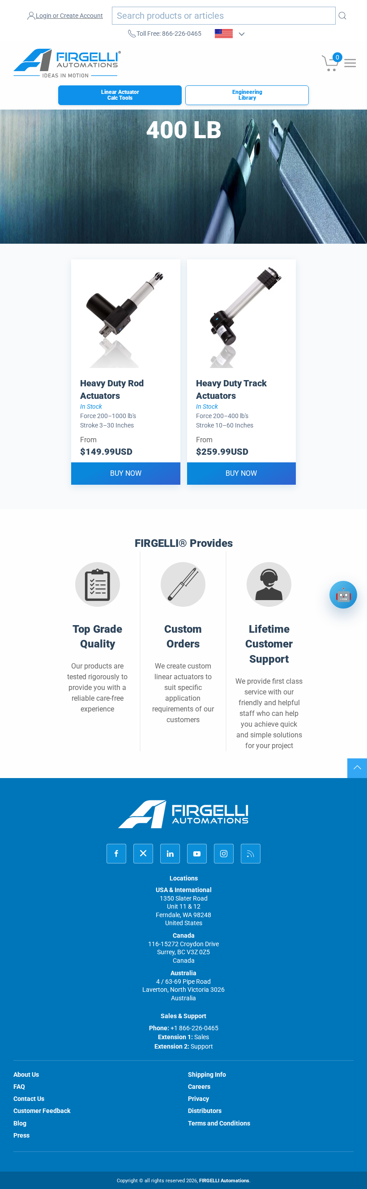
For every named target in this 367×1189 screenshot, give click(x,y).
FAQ (19, 1086)
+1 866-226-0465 (194, 1028)
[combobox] (224, 16)
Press (21, 1135)
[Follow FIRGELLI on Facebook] (116, 853)
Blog (19, 1123)
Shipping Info (207, 1074)
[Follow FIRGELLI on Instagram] (224, 853)
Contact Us (28, 1098)
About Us (26, 1074)
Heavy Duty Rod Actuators (112, 389)
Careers (199, 1086)
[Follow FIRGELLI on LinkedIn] (170, 853)
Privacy (198, 1098)
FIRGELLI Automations (224, 1181)
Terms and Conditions (219, 1123)
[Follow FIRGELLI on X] (143, 853)
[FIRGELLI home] (183, 814)
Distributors (205, 1110)
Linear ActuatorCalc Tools (120, 95)
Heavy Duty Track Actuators (231, 389)
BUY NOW (125, 473)
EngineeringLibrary (247, 95)
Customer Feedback (41, 1110)
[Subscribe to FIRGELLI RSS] (250, 853)
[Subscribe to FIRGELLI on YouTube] (197, 853)
